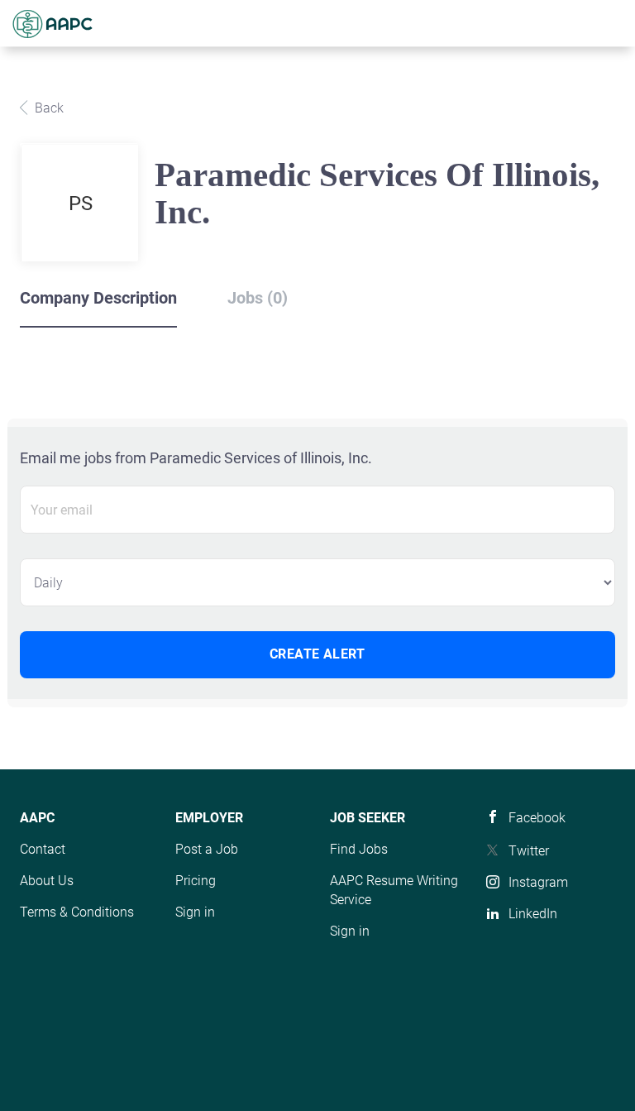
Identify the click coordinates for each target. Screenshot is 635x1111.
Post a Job (206, 849)
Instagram (538, 882)
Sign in (195, 912)
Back (47, 108)
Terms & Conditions (77, 912)
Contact (42, 849)
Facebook (537, 818)
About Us (47, 880)
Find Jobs (359, 849)
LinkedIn (532, 914)
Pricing (195, 880)
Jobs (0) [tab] (257, 298)
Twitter (528, 851)
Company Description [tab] (98, 298)
